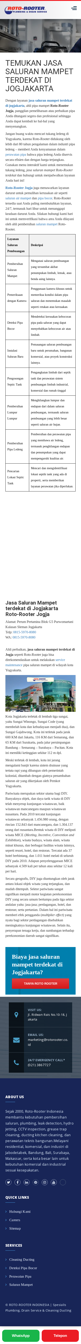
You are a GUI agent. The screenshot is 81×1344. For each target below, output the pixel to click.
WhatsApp (21, 1336)
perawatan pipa (15, 154)
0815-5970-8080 (24, 632)
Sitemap (15, 1228)
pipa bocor (45, 198)
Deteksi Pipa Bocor (23, 1268)
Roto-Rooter (41, 139)
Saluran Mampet (21, 1284)
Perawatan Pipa (20, 1276)
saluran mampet (46, 224)
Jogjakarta (20, 716)
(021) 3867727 (39, 1065)
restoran (44, 850)
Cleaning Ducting (22, 1259)
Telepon (60, 1336)
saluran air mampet (18, 198)
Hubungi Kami (20, 1211)
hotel (27, 850)
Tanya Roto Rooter (40, 983)
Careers (14, 1220)
